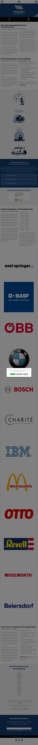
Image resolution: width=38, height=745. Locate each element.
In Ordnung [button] (13, 374)
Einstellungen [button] (19, 374)
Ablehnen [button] (25, 374)
